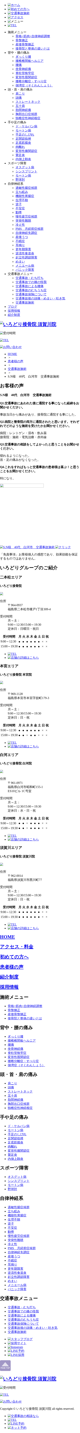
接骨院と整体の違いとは (33, 48)
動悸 (19, 212)
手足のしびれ (25, 134)
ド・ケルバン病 (26, 126)
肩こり (20, 93)
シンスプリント (26, 171)
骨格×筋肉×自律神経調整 (33, 36)
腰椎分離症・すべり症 (31, 81)
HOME (12, 354)
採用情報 (14, 310)
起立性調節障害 (26, 257)
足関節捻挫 (23, 138)
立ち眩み (22, 192)
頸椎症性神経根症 (28, 118)
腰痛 (19, 65)
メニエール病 (25, 265)
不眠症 (20, 241)
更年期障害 (23, 249)
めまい (20, 261)
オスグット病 (25, 167)
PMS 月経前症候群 (29, 228)
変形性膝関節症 (26, 151)
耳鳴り (20, 245)
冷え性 (20, 224)
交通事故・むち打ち (29, 278)
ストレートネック (28, 101)
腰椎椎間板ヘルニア (29, 60)
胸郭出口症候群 (26, 114)
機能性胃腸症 (25, 196)
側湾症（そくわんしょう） (34, 85)
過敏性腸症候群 (26, 187)
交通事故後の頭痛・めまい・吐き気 (40, 298)
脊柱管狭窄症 (25, 73)
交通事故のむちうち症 (31, 290)
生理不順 (22, 200)
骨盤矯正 (22, 40)
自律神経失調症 (26, 233)
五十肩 (20, 105)
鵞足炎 (20, 155)
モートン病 (23, 130)
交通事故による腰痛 (29, 286)
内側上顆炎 (23, 159)
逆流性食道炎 (25, 253)
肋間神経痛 (23, 110)
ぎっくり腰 (23, 56)
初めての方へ (14, 956)
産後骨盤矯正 (25, 44)
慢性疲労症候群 (26, 216)
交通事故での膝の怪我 (31, 282)
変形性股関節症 (26, 77)
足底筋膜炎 (23, 142)
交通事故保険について (31, 294)
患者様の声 (15, 361)
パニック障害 (25, 269)
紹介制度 (14, 314)
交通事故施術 (25, 302)
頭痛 (19, 97)
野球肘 (20, 179)
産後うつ (22, 237)
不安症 (20, 208)
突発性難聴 (23, 220)
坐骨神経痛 (23, 69)
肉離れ (20, 146)
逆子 (19, 204)
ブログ (12, 306)
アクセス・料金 (16, 946)
